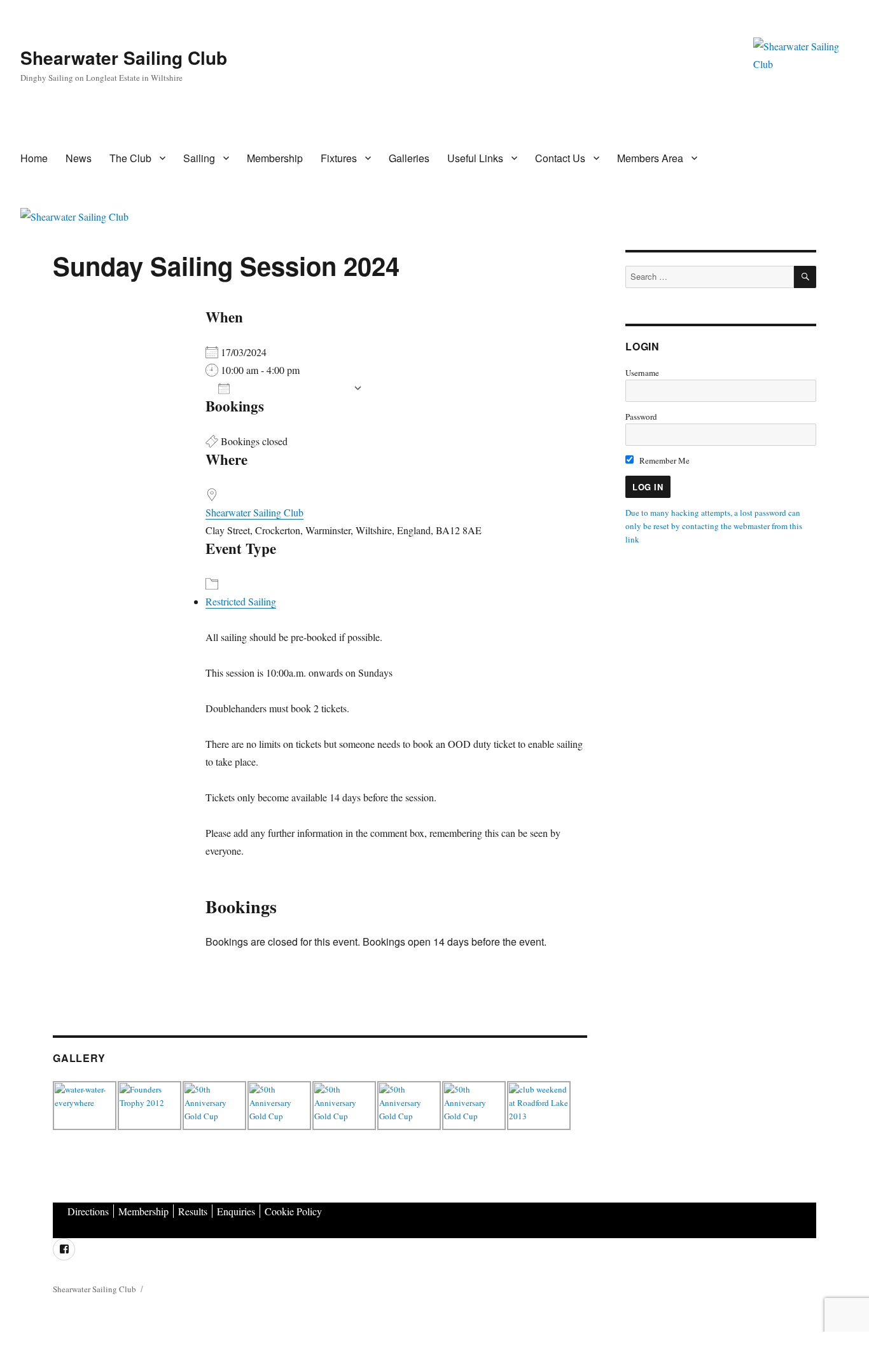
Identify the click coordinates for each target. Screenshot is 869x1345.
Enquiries (236, 1211)
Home (34, 158)
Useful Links (475, 158)
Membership (275, 158)
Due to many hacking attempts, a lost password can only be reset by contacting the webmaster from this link (713, 526)
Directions (88, 1211)
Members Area (650, 158)
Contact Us (560, 158)
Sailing (199, 158)
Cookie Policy (293, 1211)
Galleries (409, 158)
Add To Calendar (291, 388)
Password (641, 416)
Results (192, 1211)
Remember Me (663, 460)
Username (642, 372)
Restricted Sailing (240, 601)
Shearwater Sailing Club (123, 58)
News (79, 158)
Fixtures (339, 158)
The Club (130, 158)
